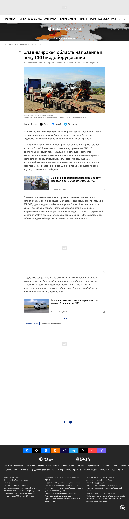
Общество (18, 466)
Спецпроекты (12, 470)
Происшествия (52, 466)
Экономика (30, 466)
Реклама (24, 470)
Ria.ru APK (104, 470)
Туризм (115, 466)
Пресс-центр (57, 470)
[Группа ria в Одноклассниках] (55, 450)
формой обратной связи (96, 501)
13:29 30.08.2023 (11, 44)
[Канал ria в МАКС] (27, 450)
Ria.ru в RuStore (91, 470)
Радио (123, 466)
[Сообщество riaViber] (101, 450)
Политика (8, 466)
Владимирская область (51, 323)
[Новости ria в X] (83, 450)
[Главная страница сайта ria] (64, 29)
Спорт (64, 466)
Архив (120, 470)
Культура (81, 466)
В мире (41, 466)
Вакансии (8, 483)
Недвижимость (93, 466)
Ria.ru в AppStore (73, 470)
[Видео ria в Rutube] (64, 450)
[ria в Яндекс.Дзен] (36, 450)
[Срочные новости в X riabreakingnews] (92, 450)
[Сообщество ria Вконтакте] (45, 450)
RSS (113, 470)
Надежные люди (31, 323)
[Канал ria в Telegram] (73, 450)
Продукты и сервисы (40, 470)
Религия (105, 466)
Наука (71, 466)
